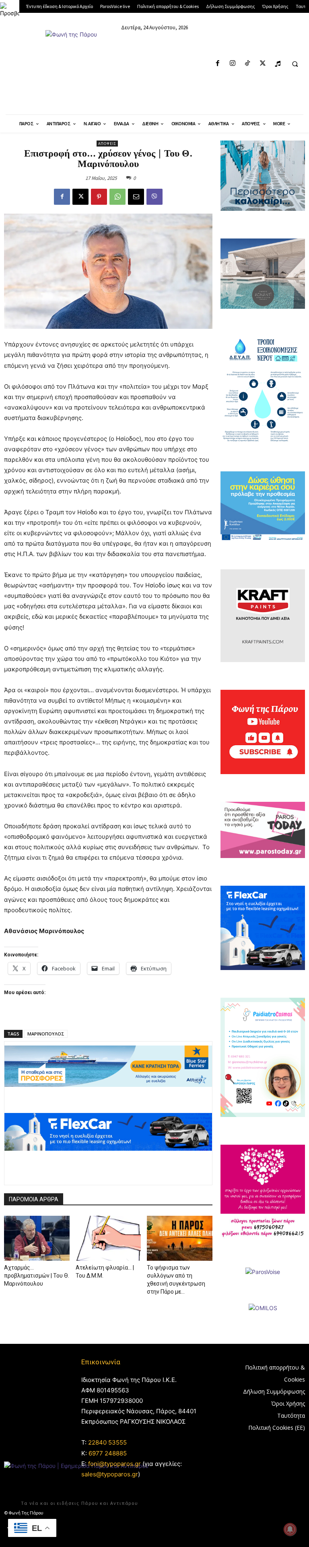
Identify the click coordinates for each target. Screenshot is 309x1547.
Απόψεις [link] (107, 143)
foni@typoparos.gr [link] (114, 1464)
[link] (9, 9)
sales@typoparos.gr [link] (109, 1474)
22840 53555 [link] (107, 1442)
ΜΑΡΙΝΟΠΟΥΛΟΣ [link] (45, 1034)
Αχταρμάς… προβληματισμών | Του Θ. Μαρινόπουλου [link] (36, 1275)
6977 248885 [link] (108, 1453)
